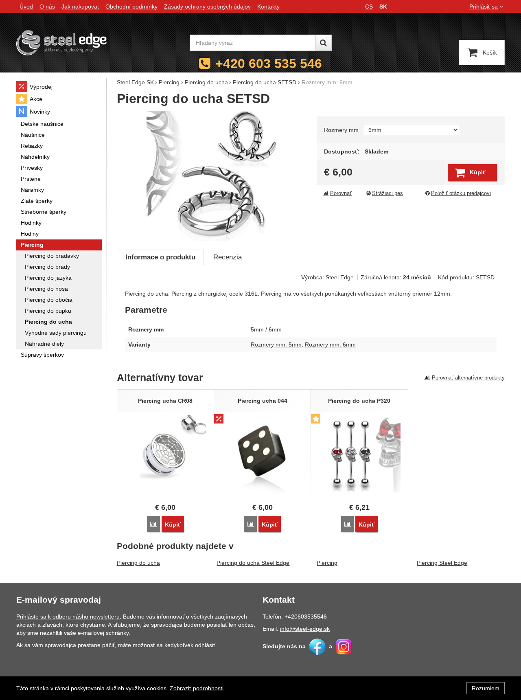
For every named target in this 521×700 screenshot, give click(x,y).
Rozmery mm (341, 130)
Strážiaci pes (387, 193)
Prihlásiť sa (483, 6)
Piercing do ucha (138, 563)
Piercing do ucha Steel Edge (253, 563)
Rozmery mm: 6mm (330, 344)
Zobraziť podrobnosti (196, 688)
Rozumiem (485, 688)
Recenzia (227, 257)
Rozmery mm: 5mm (276, 344)
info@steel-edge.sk (305, 628)
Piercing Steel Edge (442, 563)
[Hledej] (323, 43)
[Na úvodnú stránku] (61, 42)
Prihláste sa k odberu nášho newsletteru (68, 616)
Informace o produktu (160, 257)
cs (369, 6)
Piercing (327, 563)
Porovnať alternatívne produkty (468, 378)
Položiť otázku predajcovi (461, 193)
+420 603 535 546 (268, 63)
